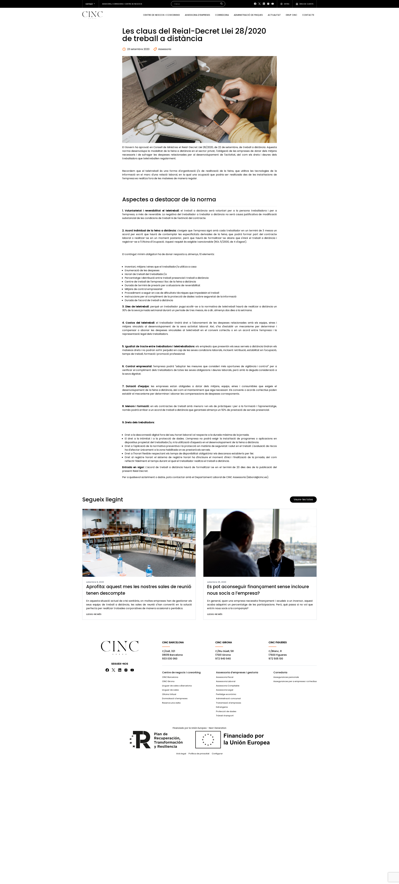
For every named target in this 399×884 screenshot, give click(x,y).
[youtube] (272, 3)
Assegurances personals (286, 677)
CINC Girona (168, 681)
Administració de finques (248, 15)
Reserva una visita (171, 702)
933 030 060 (169, 658)
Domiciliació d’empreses (174, 698)
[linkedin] (264, 3)
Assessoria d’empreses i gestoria (237, 672)
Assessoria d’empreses (197, 15)
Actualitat (274, 15)
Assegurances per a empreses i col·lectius (295, 681)
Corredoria (222, 15)
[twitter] (259, 3)
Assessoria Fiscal (224, 677)
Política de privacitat (199, 753)
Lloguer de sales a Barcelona (177, 685)
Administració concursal (228, 698)
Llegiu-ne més (93, 614)
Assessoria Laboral (225, 681)
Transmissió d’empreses (228, 702)
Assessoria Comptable (227, 685)
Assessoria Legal (224, 689)
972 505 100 (276, 658)
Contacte (308, 15)
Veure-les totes (303, 499)
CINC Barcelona (170, 677)
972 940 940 (223, 658)
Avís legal (181, 753)
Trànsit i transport (224, 715)
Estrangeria (222, 707)
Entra (286, 4)
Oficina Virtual (169, 694)
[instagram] (268, 3)
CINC (92, 15)
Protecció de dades (226, 711)
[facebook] (255, 3)
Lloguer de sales (170, 689)
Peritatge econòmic (226, 694)
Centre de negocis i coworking (161, 15)
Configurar (217, 753)
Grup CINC (291, 15)
